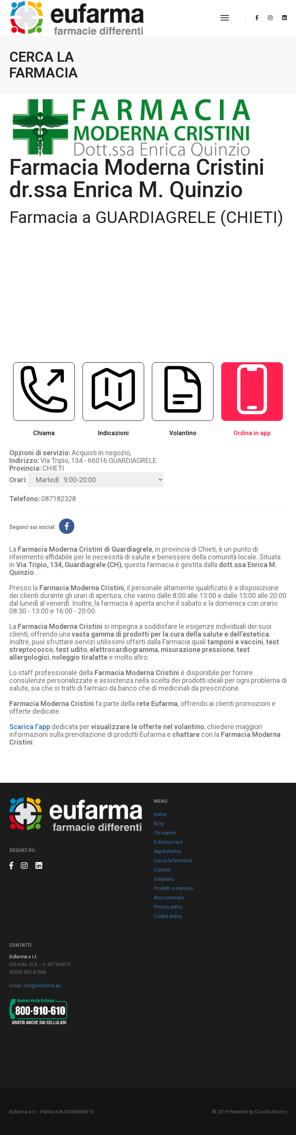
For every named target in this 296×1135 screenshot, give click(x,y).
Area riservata (169, 897)
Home (160, 814)
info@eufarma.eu (42, 985)
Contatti (162, 870)
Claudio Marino (271, 1112)
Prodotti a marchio (173, 888)
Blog (158, 823)
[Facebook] (256, 18)
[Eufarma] (77, 18)
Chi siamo (164, 833)
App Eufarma (167, 851)
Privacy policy (168, 907)
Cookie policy (168, 916)
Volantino (164, 879)
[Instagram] (270, 18)
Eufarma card (168, 842)
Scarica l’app (29, 727)
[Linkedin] (282, 18)
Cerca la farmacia (173, 860)
